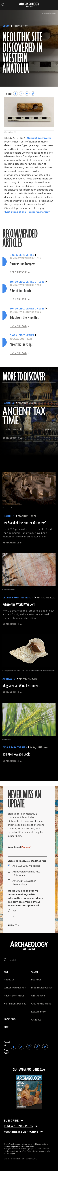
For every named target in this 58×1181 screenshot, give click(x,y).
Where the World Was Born (18, 604)
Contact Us (7, 1044)
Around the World (41, 1003)
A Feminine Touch (20, 291)
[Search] (5, 960)
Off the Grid (38, 995)
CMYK (34, 1159)
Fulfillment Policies (15, 1003)
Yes (15, 910)
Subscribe (11, 1120)
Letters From (38, 1011)
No (14, 916)
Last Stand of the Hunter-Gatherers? (27, 212)
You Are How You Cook (16, 754)
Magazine (26, 866)
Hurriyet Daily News (39, 138)
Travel (6, 1027)
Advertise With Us (14, 995)
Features (36, 979)
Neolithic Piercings (21, 344)
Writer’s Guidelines (15, 987)
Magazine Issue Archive (21, 1131)
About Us (9, 979)
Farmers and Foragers (22, 264)
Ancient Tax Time (23, 416)
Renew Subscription (18, 1126)
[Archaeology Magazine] (29, 950)
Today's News (9, 1019)
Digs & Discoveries (42, 987)
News (5, 26)
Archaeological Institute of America (26, 873)
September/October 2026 (29, 1069)
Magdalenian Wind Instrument (21, 686)
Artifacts (36, 1019)
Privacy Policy (6, 1052)
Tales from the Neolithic (24, 317)
